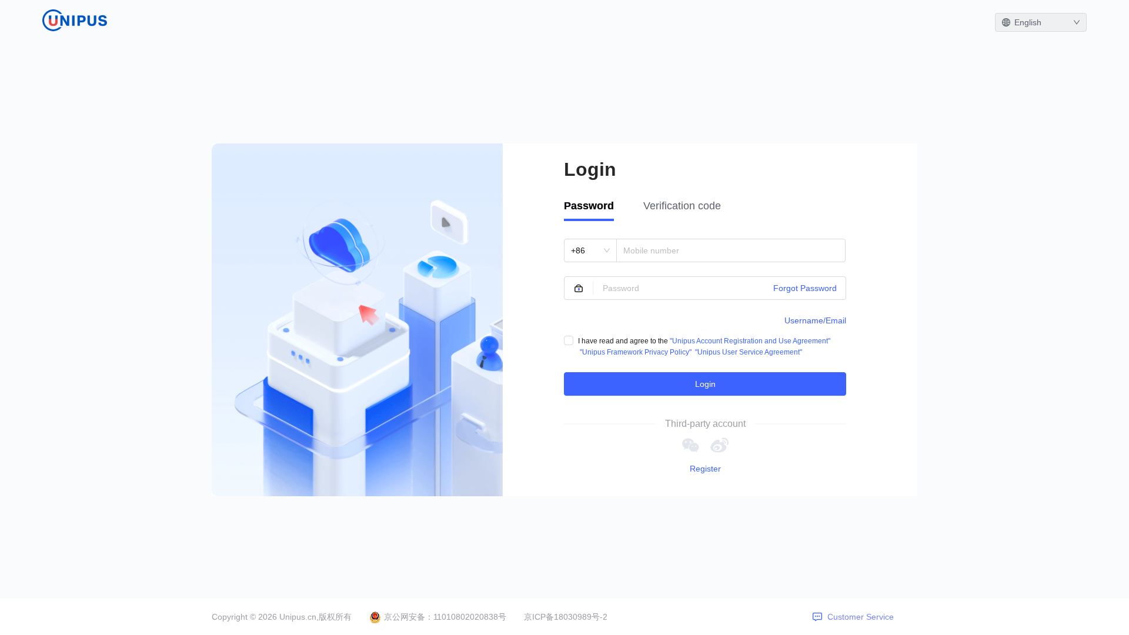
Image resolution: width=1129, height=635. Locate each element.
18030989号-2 (580, 616)
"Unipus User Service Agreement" (748, 352)
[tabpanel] (705, 317)
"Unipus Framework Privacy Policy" (636, 352)
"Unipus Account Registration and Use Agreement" (750, 341)
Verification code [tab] (682, 206)
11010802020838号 (469, 616)
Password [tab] (589, 206)
